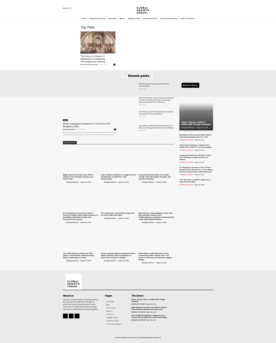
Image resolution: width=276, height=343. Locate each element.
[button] (67, 8)
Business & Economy (186, 140)
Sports (65, 120)
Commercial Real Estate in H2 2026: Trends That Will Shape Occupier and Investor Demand (155, 177)
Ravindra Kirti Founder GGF (89, 64)
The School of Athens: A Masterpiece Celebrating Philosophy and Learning (92, 59)
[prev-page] (180, 190)
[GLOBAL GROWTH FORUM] (138, 8)
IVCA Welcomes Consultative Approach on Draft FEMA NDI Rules (118, 214)
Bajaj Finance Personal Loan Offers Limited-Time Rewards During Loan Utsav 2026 (78, 177)
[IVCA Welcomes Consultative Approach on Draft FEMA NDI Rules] (118, 197)
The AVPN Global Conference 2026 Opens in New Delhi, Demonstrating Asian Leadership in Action (78, 255)
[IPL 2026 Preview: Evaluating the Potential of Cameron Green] (129, 88)
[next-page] (184, 190)
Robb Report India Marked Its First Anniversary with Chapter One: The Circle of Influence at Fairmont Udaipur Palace (155, 256)
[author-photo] (64, 182)
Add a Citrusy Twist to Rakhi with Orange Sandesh (196, 123)
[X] (212, 8)
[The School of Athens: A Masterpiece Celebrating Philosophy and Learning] (97, 42)
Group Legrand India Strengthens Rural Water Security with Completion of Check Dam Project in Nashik (118, 255)
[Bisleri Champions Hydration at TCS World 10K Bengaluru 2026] (89, 102)
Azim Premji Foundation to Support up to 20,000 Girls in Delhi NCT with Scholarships (118, 177)
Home (82, 24)
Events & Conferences (87, 52)
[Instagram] (205, 8)
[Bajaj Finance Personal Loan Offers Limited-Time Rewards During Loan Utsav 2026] (81, 159)
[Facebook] (197, 8)
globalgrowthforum (69, 129)
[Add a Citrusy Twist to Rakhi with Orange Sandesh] (196, 107)
